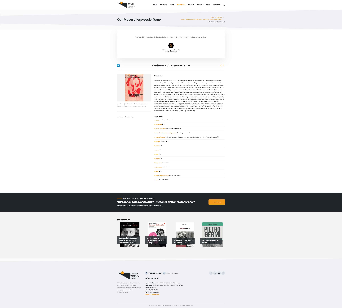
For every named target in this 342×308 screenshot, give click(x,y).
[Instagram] (223, 273)
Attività (200, 5)
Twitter (128, 117)
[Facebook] (211, 273)
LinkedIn (132, 117)
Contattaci (217, 202)
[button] (224, 5)
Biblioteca (139, 104)
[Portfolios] (118, 65)
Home (155, 5)
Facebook (125, 117)
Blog (208, 5)
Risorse (144, 106)
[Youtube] (219, 273)
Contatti (216, 5)
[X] (215, 273)
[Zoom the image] (128, 272)
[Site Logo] (126, 5)
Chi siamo (163, 5)
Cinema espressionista (134, 106)
